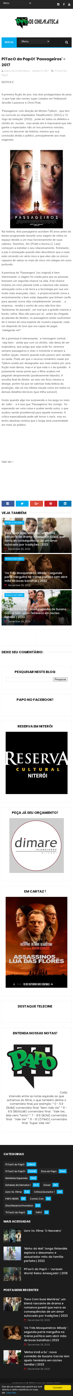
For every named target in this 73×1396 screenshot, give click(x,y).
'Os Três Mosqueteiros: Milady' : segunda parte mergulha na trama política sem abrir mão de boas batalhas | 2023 (36, 577)
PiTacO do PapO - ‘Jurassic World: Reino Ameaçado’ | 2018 (46, 1271)
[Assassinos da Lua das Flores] (37, 987)
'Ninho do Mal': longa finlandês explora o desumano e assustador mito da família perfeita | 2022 (45, 1255)
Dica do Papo (49, 1171)
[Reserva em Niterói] (37, 793)
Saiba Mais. (11, 1392)
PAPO (39, 1212)
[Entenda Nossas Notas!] (33, 1092)
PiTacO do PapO (14, 522)
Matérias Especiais (16, 1178)
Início (9, 42)
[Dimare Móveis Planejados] (36, 872)
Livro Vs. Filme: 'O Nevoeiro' (43, 1231)
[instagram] (58, 4)
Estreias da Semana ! (18, 1185)
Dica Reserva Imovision (19, 1205)
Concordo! (57, 1387)
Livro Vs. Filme (13, 1192)
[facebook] (64, 4)
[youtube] (69, 4)
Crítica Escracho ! (44, 1192)
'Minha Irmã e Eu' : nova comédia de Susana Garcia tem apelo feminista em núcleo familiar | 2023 (35, 613)
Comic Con (37, 1198)
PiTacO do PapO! (15, 1171)
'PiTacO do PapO (15, 1212)
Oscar (46, 1185)
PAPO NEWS (12, 1198)
